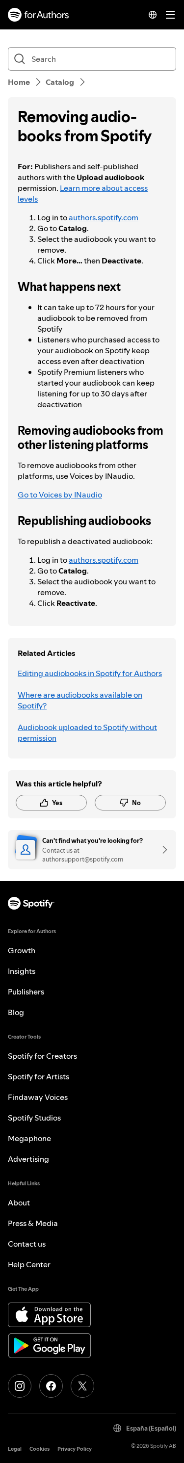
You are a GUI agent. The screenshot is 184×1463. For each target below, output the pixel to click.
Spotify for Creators (42, 1055)
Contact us (27, 1243)
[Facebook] (51, 1386)
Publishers (26, 991)
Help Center (29, 1264)
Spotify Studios (34, 1117)
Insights (21, 971)
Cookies (39, 1449)
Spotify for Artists (38, 1076)
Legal (15, 1449)
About (19, 1202)
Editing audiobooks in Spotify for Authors (90, 673)
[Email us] (161, 849)
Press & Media (33, 1223)
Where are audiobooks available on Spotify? (80, 700)
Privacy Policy (74, 1449)
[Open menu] (170, 14)
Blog (16, 1012)
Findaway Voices (38, 1097)
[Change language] (153, 15)
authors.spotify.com (103, 217)
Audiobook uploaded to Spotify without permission (87, 732)
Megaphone (29, 1138)
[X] (82, 1386)
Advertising (28, 1158)
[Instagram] (19, 1386)
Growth (21, 950)
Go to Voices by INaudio (60, 494)
